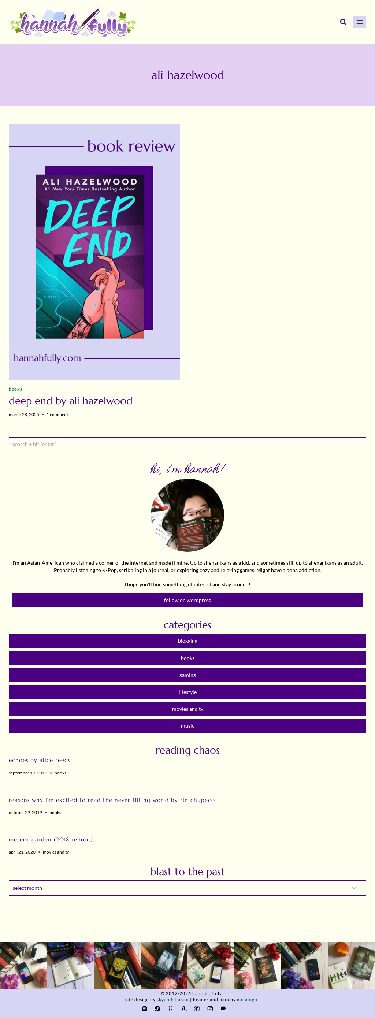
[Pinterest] (197, 1008)
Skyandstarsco (173, 999)
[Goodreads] (171, 1008)
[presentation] (94, 252)
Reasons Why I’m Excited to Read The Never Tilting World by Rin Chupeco (112, 799)
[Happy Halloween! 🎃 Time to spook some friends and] (351, 965)
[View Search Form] (343, 22)
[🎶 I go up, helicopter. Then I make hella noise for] (23, 965)
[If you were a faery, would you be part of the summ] (117, 965)
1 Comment (57, 414)
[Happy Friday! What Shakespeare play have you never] (257, 965)
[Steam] (157, 1008)
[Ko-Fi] (223, 1008)
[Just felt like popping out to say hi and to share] (70, 965)
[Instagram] (210, 1008)
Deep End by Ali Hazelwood (71, 400)
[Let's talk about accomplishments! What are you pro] (304, 965)
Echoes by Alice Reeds (39, 760)
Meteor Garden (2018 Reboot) (51, 839)
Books (15, 389)
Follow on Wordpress (187, 600)
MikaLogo (247, 999)
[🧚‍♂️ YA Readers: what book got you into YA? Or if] (164, 965)
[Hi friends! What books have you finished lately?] (211, 965)
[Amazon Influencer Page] (183, 1008)
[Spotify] (144, 1008)
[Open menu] (359, 21)
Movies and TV (56, 852)
